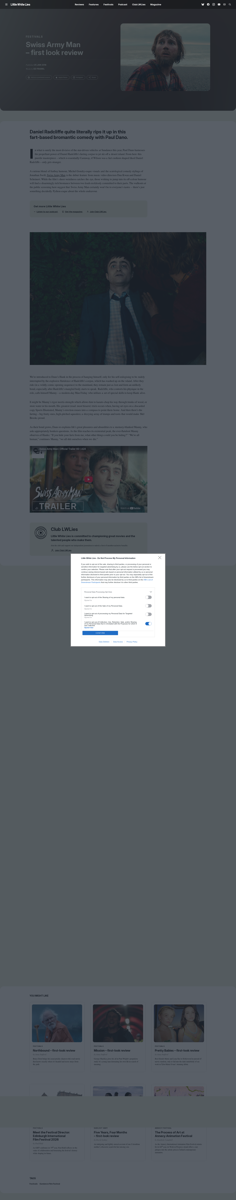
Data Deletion (104, 642)
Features (94, 4)
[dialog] (118, 600)
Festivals (108, 4)
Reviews (79, 4)
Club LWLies (138, 4)
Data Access (118, 642)
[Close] (160, 558)
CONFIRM (100, 633)
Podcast (122, 4)
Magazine (155, 4)
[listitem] (118, 592)
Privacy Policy (132, 642)
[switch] (148, 597)
